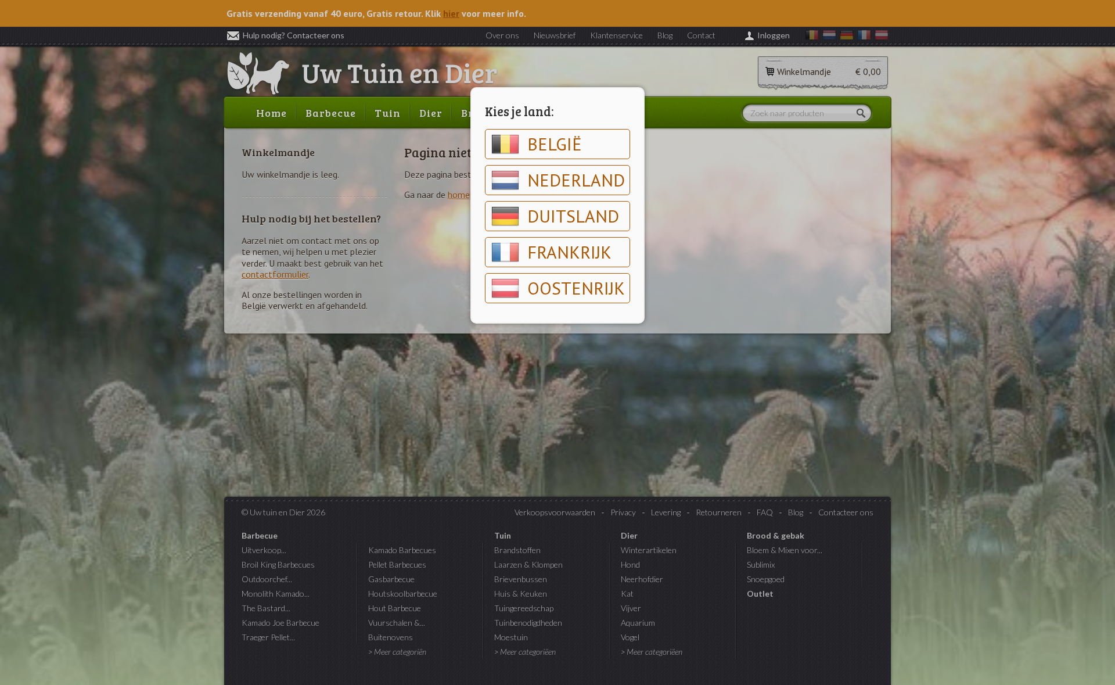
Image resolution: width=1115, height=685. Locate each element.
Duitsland (573, 216)
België (554, 143)
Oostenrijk (576, 288)
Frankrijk (569, 252)
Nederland (576, 179)
